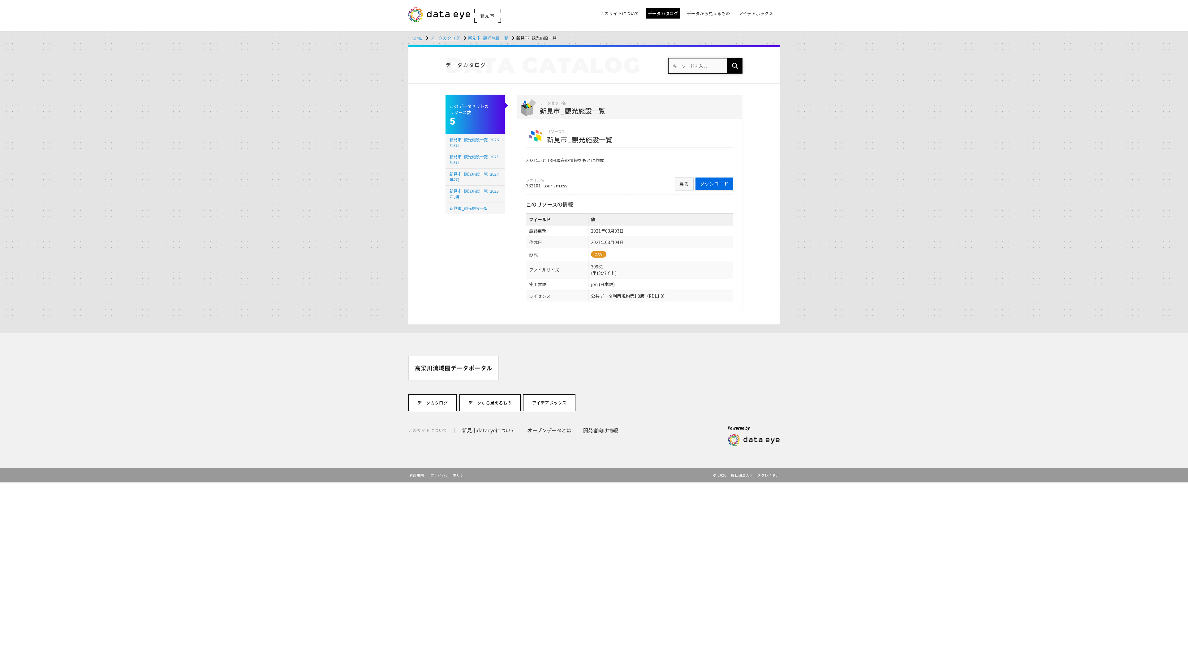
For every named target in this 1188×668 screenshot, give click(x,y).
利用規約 (416, 475)
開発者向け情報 (600, 430)
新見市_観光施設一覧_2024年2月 (474, 176)
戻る (684, 184)
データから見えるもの (490, 403)
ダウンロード (714, 184)
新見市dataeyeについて (488, 430)
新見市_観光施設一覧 (488, 38)
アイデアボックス (549, 403)
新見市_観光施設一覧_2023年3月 (474, 193)
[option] (453, 368)
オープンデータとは (549, 430)
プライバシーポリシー (449, 475)
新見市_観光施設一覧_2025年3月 (474, 159)
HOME (417, 38)
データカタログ (445, 38)
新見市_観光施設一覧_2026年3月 (474, 142)
